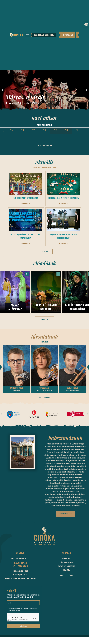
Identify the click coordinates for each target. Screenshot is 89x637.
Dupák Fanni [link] (72, 387)
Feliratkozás (23, 626)
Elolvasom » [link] (25, 203)
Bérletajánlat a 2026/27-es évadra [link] (63, 198)
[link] (86, 24)
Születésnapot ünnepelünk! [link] (25, 198)
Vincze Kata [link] (16, 387)
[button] (27, 35)
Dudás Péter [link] (44, 387)
